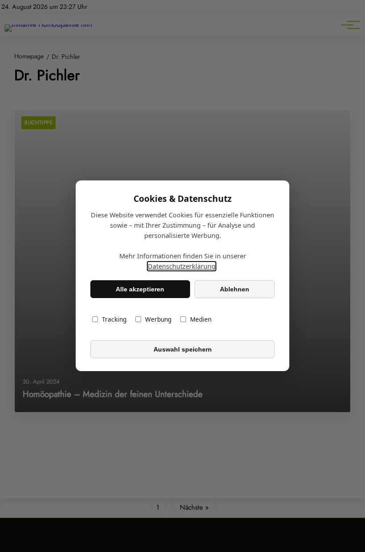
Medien (200, 319)
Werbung (158, 319)
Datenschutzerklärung (181, 266)
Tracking (114, 319)
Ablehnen (234, 289)
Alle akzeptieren (140, 289)
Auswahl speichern (183, 349)
